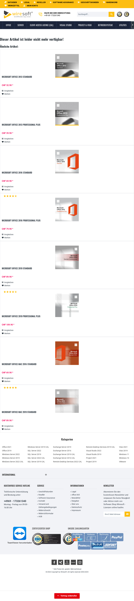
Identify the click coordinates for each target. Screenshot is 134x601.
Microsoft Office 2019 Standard (17, 268)
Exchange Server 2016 (62, 451)
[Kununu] (73, 562)
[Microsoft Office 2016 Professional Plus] (67, 209)
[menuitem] (110, 2)
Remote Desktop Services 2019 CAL (100, 447)
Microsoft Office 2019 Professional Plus (21, 316)
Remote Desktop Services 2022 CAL (67, 462)
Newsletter (76, 498)
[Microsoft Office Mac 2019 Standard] (67, 401)
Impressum (76, 510)
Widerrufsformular (45, 513)
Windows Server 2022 (11, 454)
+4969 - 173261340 (15, 501)
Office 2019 (6, 451)
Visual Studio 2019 (93, 454)
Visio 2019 (123, 451)
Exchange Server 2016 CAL (64, 458)
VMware (122, 462)
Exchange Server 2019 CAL (64, 454)
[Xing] (60, 562)
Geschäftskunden (45, 492)
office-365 (76, 495)
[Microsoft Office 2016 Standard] (67, 161)
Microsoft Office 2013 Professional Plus (21, 124)
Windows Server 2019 (11, 458)
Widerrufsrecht (44, 510)
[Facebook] (54, 562)
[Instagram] (79, 562)
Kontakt (41, 501)
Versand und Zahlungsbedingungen (47, 505)
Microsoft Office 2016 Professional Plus (21, 220)
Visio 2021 (123, 447)
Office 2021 (6, 447)
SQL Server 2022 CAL (36, 458)
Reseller (41, 495)
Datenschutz (77, 507)
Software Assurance (46, 498)
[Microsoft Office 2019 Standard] (67, 257)
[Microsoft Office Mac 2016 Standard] (67, 353)
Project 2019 (91, 462)
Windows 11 (124, 454)
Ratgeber (75, 501)
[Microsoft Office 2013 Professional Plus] (67, 113)
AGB (40, 516)
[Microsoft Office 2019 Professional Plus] (67, 305)
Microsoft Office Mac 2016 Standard (19, 364)
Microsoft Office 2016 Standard (17, 172)
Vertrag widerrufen (69, 596)
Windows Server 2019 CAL (38, 447)
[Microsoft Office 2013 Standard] (67, 66)
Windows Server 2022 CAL (12, 462)
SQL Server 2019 (34, 454)
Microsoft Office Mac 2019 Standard (19, 412)
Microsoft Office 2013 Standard (17, 77)
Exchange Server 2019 (62, 447)
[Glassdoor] (67, 562)
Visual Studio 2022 (93, 451)
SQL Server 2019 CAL (36, 462)
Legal (74, 492)
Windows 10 (124, 458)
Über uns (75, 504)
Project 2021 (91, 458)
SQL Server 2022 (34, 451)
